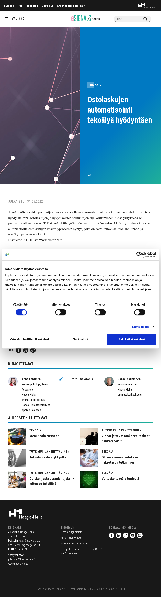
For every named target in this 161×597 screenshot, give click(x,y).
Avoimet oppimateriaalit (71, 5)
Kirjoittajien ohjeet (71, 537)
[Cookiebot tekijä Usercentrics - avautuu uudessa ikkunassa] (139, 255)
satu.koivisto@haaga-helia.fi (24, 545)
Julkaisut (47, 5)
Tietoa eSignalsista (71, 532)
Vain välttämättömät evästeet (29, 339)
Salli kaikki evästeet (131, 339)
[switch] (60, 312)
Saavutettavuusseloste (74, 543)
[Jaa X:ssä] (25, 350)
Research (32, 5)
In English (93, 19)
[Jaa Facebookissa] (18, 350)
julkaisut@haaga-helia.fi (22, 559)
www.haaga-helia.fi (18, 563)
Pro (20, 5)
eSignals (9, 5)
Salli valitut (80, 339)
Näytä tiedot (140, 326)
